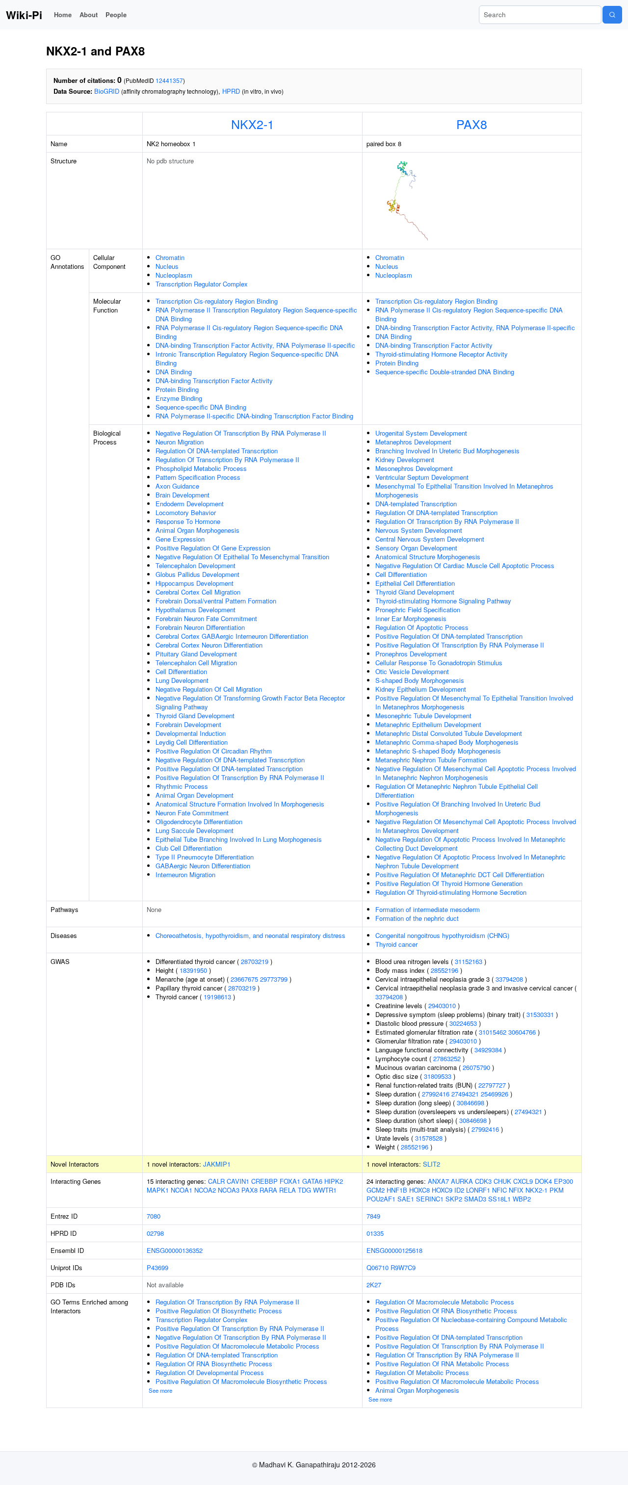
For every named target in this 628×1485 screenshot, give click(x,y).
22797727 (492, 1085)
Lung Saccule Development (195, 830)
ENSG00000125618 (394, 1250)
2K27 (373, 1284)
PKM (557, 1190)
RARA (268, 1190)
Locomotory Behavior (186, 512)
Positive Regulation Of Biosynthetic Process (219, 1310)
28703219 (254, 961)
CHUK (502, 1181)
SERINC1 (430, 1198)
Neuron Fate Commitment (192, 812)
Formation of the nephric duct (417, 918)
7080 (153, 1216)
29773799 (274, 979)
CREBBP (264, 1181)
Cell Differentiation (181, 671)
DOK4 (543, 1181)
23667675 (244, 979)
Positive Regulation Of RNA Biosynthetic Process (446, 1310)
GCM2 (375, 1190)
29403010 (442, 1005)
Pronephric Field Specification (417, 609)
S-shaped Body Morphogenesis (419, 680)
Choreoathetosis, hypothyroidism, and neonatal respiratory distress (250, 935)
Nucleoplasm (174, 275)
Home (63, 14)
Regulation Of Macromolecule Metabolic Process (444, 1301)
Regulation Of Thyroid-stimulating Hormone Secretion (450, 892)
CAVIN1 (238, 1181)
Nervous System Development (418, 530)
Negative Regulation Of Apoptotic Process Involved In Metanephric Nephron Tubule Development (470, 861)
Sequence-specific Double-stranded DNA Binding (444, 371)
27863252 (447, 1058)
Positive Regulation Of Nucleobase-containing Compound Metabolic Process (471, 1324)
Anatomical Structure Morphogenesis (427, 556)
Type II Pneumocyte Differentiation (205, 856)
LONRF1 (478, 1190)
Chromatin (170, 257)
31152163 (468, 961)
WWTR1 (325, 1190)
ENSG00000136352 (175, 1250)
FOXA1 (290, 1181)
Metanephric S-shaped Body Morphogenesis (438, 751)
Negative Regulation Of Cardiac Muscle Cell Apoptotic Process (464, 565)
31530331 (540, 1014)
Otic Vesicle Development (412, 671)
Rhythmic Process (182, 786)
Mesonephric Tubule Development (423, 715)
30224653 (463, 1023)
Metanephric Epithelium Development (428, 724)
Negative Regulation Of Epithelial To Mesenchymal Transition (242, 556)
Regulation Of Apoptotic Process (422, 627)
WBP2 (522, 1198)
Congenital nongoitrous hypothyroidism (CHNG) (442, 935)
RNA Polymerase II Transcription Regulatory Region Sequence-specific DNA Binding (256, 314)
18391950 (193, 970)
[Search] (612, 15)
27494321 (465, 1093)
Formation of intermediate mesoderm (427, 909)
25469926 (494, 1093)
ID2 (459, 1190)
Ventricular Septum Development (422, 477)
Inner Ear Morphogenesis (410, 618)
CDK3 (483, 1181)
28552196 (444, 970)
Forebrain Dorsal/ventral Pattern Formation (216, 600)
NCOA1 (181, 1190)
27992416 (435, 1093)
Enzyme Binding (179, 398)
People (116, 14)
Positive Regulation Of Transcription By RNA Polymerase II (240, 777)
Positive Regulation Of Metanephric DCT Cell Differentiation (459, 874)
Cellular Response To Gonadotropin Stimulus (438, 662)
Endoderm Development (190, 503)
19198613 (217, 996)
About (88, 14)
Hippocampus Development (195, 583)
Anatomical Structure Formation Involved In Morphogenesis (240, 803)
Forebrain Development (188, 724)
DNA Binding (174, 371)
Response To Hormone (188, 521)
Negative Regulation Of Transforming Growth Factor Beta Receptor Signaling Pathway (250, 702)
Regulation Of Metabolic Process (422, 1372)
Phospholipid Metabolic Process (201, 468)
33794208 (509, 979)
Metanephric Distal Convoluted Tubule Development (448, 733)
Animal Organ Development (195, 795)
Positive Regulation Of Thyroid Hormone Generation (449, 883)
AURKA (462, 1181)
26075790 (476, 1067)
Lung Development (182, 680)
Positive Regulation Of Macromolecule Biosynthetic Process (241, 1381)
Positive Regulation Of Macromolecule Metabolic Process (237, 1346)
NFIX (516, 1190)
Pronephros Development (411, 653)
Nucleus (167, 266)
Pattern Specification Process (198, 477)
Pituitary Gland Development (196, 653)
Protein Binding (177, 389)
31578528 (429, 1138)
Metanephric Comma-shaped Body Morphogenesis (447, 742)
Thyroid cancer (396, 944)
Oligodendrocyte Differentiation (199, 821)
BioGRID (106, 91)
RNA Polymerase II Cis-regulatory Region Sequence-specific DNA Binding (249, 332)
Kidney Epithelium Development (420, 689)
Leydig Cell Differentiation (192, 742)
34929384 (488, 1049)
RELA (287, 1190)
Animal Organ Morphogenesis (197, 530)
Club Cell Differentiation (189, 848)
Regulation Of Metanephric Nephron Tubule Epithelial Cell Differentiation (456, 791)
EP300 (563, 1181)
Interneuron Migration (185, 874)
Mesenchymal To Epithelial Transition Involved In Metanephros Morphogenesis (464, 490)
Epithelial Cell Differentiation (415, 583)
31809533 (437, 1076)
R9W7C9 (403, 1267)
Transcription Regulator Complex (202, 283)
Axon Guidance (177, 486)
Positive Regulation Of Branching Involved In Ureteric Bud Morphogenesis (457, 808)
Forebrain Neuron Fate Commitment (206, 618)
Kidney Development (404, 459)
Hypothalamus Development (196, 609)
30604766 (522, 1032)
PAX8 (471, 123)
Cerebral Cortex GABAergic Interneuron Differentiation (232, 636)
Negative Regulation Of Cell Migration (209, 689)
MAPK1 (158, 1190)
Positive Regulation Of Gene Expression (213, 547)
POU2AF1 (380, 1198)
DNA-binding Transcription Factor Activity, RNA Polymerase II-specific (255, 345)
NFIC (499, 1190)
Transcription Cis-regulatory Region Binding (217, 301)
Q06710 (377, 1267)
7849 (373, 1216)
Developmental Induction (191, 733)
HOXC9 (442, 1190)
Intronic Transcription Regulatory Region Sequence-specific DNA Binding (247, 358)
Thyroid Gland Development (195, 715)
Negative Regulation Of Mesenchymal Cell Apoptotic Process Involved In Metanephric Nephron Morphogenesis (475, 773)
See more (160, 1390)
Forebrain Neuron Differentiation (200, 627)
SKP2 (453, 1198)
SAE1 (405, 1198)
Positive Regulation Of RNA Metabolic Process (442, 1363)
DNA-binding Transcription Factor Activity (214, 380)
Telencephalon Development (196, 565)
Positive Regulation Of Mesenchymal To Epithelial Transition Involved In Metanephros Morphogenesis (474, 702)
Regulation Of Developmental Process (210, 1372)
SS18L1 (499, 1198)
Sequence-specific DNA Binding (201, 407)
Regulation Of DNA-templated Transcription (217, 450)
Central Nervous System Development (429, 539)
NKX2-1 (252, 123)
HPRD (231, 91)
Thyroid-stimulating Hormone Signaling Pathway (443, 600)
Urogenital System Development (421, 433)
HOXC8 (419, 1190)
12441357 (169, 80)
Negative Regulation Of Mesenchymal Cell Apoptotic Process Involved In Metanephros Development (475, 826)
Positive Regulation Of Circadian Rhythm (214, 751)
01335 (375, 1233)
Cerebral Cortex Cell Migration (198, 592)
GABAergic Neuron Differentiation (203, 865)
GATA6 (312, 1181)
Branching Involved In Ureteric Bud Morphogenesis (447, 450)
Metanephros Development (413, 441)
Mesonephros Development (414, 468)
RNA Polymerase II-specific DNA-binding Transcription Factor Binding (254, 415)
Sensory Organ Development (416, 547)
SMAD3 (475, 1198)
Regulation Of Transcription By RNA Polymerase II (227, 459)
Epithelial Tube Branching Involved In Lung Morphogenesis (239, 839)
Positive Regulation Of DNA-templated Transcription (229, 768)
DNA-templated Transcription (416, 503)
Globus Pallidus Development (197, 574)
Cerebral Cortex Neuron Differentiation (209, 645)
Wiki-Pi (24, 15)
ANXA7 (438, 1181)
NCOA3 (228, 1190)
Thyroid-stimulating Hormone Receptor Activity (441, 354)
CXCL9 (523, 1181)
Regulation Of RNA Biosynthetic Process (214, 1363)
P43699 (157, 1267)
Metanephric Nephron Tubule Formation (431, 759)
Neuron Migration (180, 441)
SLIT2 (431, 1164)
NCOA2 (205, 1190)
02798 (155, 1233)
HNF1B (397, 1190)
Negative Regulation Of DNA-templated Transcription (230, 759)
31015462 (492, 1032)
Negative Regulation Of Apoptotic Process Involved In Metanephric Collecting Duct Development (470, 843)
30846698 (470, 1102)
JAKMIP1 (217, 1164)
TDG (304, 1190)
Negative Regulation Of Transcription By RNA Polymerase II (241, 433)
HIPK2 (333, 1181)
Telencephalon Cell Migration (196, 662)
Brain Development (182, 494)
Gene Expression (180, 539)
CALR (216, 1181)
